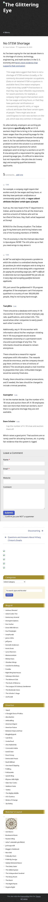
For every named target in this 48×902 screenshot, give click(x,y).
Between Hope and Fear (13, 731)
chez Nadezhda (10, 745)
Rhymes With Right (12, 779)
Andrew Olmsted (11, 610)
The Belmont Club (11, 679)
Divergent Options (11, 621)
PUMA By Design (11, 859)
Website (6, 478)
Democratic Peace (11, 758)
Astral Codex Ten (11, 614)
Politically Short (10, 856)
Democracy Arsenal (12, 617)
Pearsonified (24, 896)
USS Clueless (10, 797)
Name (6, 459)
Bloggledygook (10, 734)
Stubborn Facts (10, 786)
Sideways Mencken (12, 676)
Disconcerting (34, 531)
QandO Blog (9, 776)
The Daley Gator (11, 866)
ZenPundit (9, 697)
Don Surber (9, 624)
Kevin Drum (9, 648)
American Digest (11, 724)
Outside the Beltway (12, 666)
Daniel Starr (9, 752)
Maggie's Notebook (12, 849)
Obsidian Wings (11, 662)
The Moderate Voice (12, 690)
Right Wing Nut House (13, 673)
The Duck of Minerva (12, 683)
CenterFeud (9, 741)
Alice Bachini (9, 717)
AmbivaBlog (9, 720)
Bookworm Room (11, 835)
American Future (11, 727)
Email (6, 468)
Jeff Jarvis (8, 641)
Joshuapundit (10, 846)
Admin (24, 899)
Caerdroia (8, 738)
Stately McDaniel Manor (13, 863)
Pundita (8, 669)
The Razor (9, 880)
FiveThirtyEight (10, 631)
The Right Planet (11, 884)
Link (7, 184)
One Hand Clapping (12, 765)
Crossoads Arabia (11, 748)
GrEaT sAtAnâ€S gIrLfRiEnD (15, 842)
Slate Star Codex (11, 783)
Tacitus (7, 790)
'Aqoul (7, 710)
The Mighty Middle (12, 793)
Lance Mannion (10, 652)
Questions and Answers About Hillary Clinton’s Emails (24, 539)
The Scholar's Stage (12, 693)
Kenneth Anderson (12, 645)
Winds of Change (11, 800)
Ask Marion (9, 832)
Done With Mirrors (11, 628)
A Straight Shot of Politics (14, 713)
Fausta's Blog (10, 839)
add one (19, 175)
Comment (7, 487)
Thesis (38, 896)
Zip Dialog (8, 803)
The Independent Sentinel (14, 873)
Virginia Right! (10, 887)
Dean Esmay (9, 755)
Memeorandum (10, 655)
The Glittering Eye (11, 870)
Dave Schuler (9, 421)
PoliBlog (8, 769)
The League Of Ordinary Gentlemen (18, 686)
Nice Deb (8, 852)
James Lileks (9, 638)
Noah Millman (10, 762)
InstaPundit (9, 634)
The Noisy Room (11, 877)
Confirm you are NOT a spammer (19, 516)
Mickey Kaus (9, 659)
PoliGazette (9, 772)
